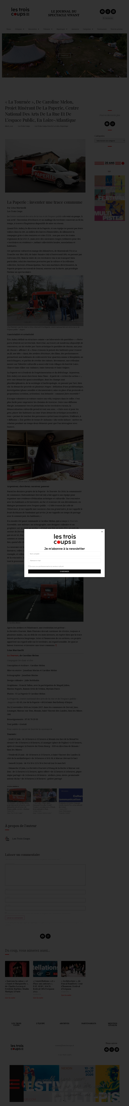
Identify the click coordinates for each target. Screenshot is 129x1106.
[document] (64, 553)
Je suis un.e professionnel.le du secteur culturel (47, 566)
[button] (102, 531)
